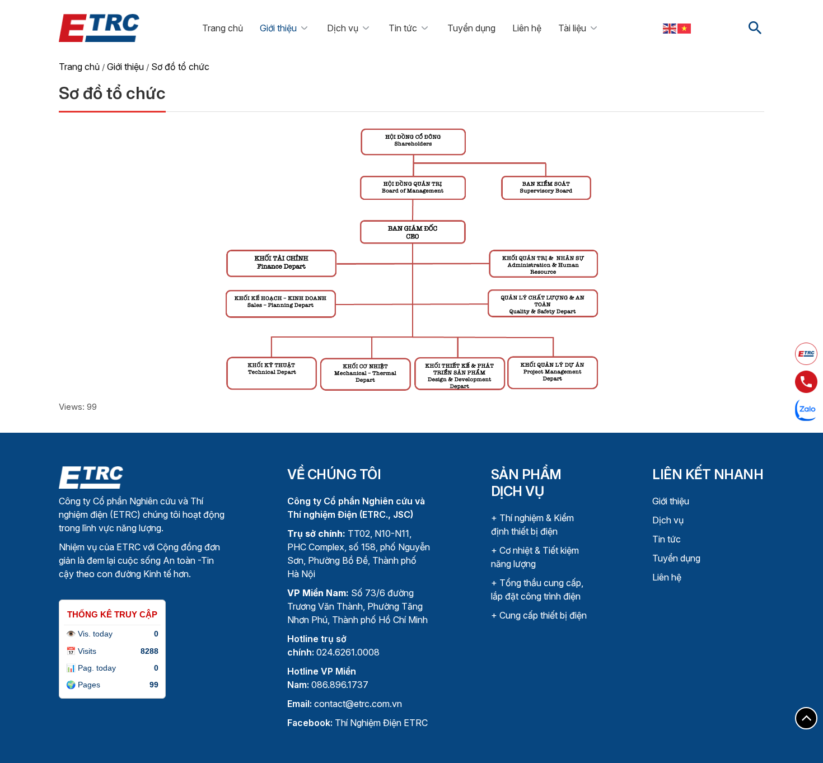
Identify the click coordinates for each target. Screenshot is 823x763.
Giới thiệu (278, 28)
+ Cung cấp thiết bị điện (539, 615)
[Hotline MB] (806, 382)
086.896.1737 (339, 684)
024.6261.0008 (348, 652)
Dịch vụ (342, 28)
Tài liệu (572, 28)
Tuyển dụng (471, 28)
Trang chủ (222, 28)
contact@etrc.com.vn (358, 703)
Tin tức (403, 28)
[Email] (806, 354)
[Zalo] (806, 410)
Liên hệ (526, 28)
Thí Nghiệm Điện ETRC (357, 722)
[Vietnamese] (684, 28)
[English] (670, 28)
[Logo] (91, 477)
